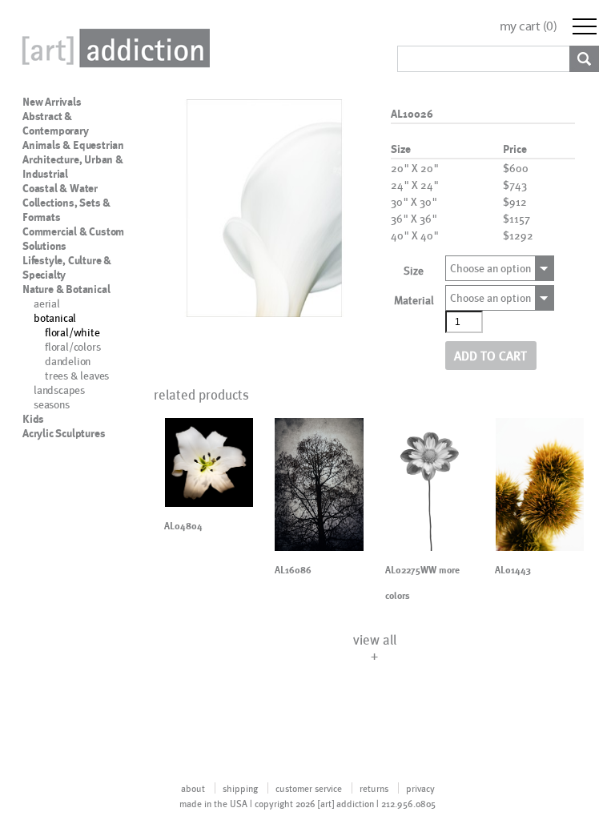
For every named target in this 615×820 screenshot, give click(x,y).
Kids (33, 418)
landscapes (59, 389)
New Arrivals (52, 101)
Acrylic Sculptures (63, 433)
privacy (420, 788)
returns (374, 788)
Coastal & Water (60, 188)
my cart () (528, 26)
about (193, 788)
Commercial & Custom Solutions (73, 238)
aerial (47, 303)
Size (414, 270)
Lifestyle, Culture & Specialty (66, 267)
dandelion (67, 361)
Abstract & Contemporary (55, 123)
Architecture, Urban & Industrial (72, 166)
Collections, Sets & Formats (66, 209)
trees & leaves (77, 375)
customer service (308, 788)
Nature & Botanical (66, 289)
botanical (55, 317)
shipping (240, 788)
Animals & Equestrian (73, 145)
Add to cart (490, 355)
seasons (52, 404)
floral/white (72, 332)
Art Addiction (113, 48)
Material (414, 300)
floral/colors (72, 346)
